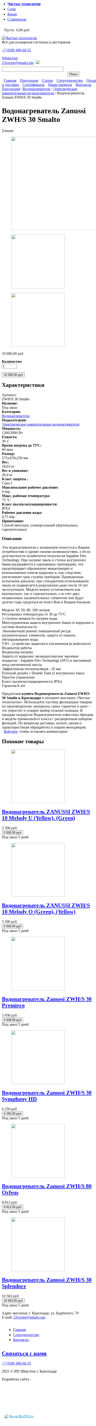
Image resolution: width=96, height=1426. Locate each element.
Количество (12, 361)
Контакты (83, 85)
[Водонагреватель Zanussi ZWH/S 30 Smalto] (38, 287)
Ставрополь (16, 19)
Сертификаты (34, 85)
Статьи (47, 80)
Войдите (10, 731)
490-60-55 (16, 50)
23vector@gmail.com (18, 63)
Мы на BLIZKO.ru (21, 1416)
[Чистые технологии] (19, 38)
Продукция (29, 80)
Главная (10, 80)
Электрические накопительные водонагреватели (39, 91)
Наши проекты (60, 85)
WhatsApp (10, 58)
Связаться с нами (24, 1353)
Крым (12, 14)
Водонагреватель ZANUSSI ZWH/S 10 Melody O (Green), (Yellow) (46, 908)
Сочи (11, 9)
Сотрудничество (70, 80)
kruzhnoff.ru (41, 1379)
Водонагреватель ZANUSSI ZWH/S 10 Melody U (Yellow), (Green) (46, 815)
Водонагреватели (36, 89)
